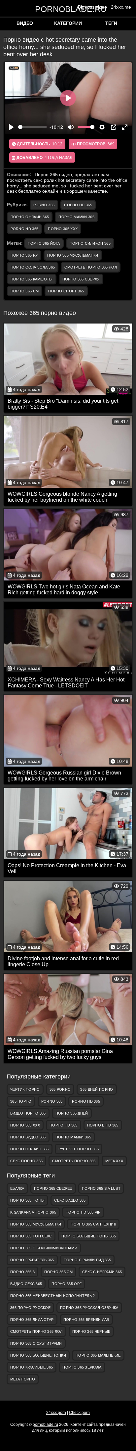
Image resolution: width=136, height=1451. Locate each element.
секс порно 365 (26, 1161)
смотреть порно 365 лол (90, 267)
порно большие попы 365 (88, 1236)
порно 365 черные (91, 1331)
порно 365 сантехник (93, 1224)
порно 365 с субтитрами (36, 1343)
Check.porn (79, 1412)
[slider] (32, 127)
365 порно (21, 1101)
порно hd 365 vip (83, 1212)
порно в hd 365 (103, 1125)
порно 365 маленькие (98, 1355)
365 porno (60, 1089)
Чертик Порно (25, 1089)
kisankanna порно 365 (33, 1212)
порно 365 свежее (53, 1188)
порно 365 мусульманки (72, 255)
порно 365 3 (22, 1272)
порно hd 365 (78, 205)
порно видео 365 (28, 1137)
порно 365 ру (24, 255)
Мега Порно (22, 1379)
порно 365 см (25, 291)
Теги (111, 23)
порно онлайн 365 (30, 217)
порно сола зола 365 (33, 267)
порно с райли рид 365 (87, 1260)
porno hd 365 (25, 229)
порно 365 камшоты (32, 279)
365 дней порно (96, 1089)
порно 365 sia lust (101, 1188)
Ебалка (17, 1188)
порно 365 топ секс (31, 1236)
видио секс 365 (26, 1284)
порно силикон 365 (90, 243)
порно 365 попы (27, 1200)
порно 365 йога (44, 243)
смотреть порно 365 (73, 1161)
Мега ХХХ (114, 1161)
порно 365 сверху (81, 279)
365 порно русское (30, 1308)
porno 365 (44, 205)
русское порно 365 (78, 1149)
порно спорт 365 (66, 291)
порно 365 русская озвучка (89, 1308)
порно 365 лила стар (32, 1320)
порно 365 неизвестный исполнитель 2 (52, 1296)
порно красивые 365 (31, 1367)
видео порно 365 (28, 1113)
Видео (25, 23)
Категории (68, 23)
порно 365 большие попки (38, 1355)
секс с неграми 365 (102, 1272)
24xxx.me (121, 7)
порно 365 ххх (63, 229)
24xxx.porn (56, 1412)
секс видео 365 (69, 1200)
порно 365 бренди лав (86, 1320)
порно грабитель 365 (32, 1260)
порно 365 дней (71, 1113)
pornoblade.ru (68, 8)
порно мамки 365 (76, 217)
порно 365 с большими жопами (43, 1248)
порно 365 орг (66, 1284)
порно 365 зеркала (81, 1367)
